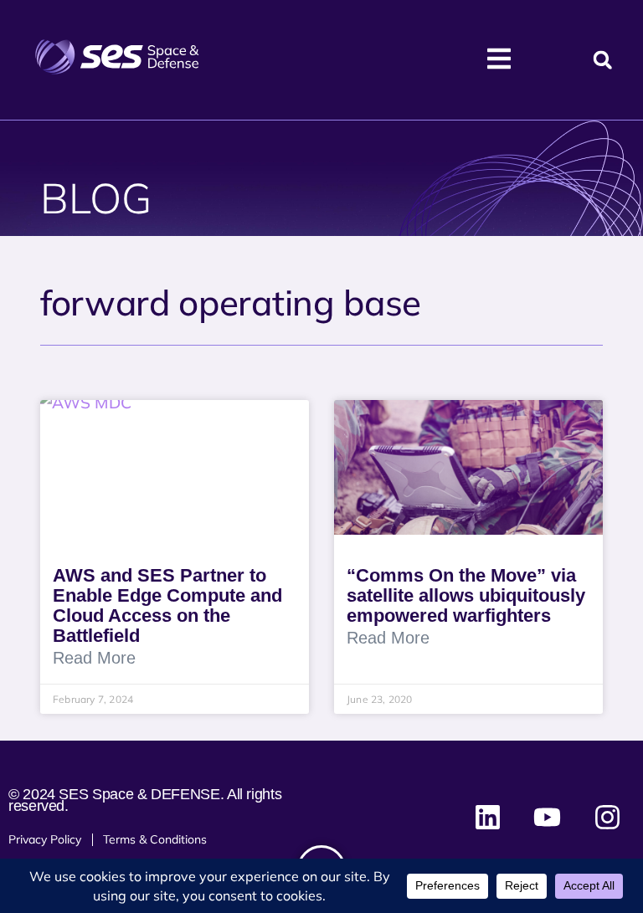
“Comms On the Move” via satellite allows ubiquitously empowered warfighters (466, 595)
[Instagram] (607, 816)
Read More (94, 658)
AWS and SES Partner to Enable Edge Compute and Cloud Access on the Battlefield (167, 605)
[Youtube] (547, 816)
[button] (602, 60)
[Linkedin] (488, 816)
